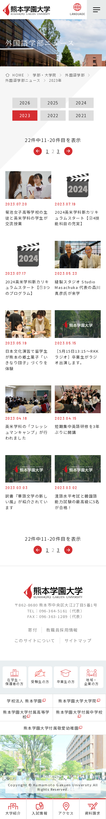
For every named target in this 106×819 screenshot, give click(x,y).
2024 (81, 103)
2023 (25, 115)
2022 (53, 115)
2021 (81, 115)
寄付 (32, 630)
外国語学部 (75, 74)
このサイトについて (34, 640)
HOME (18, 74)
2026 (25, 103)
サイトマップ (78, 640)
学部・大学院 (44, 74)
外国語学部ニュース (23, 80)
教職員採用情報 (62, 630)
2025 (53, 103)
